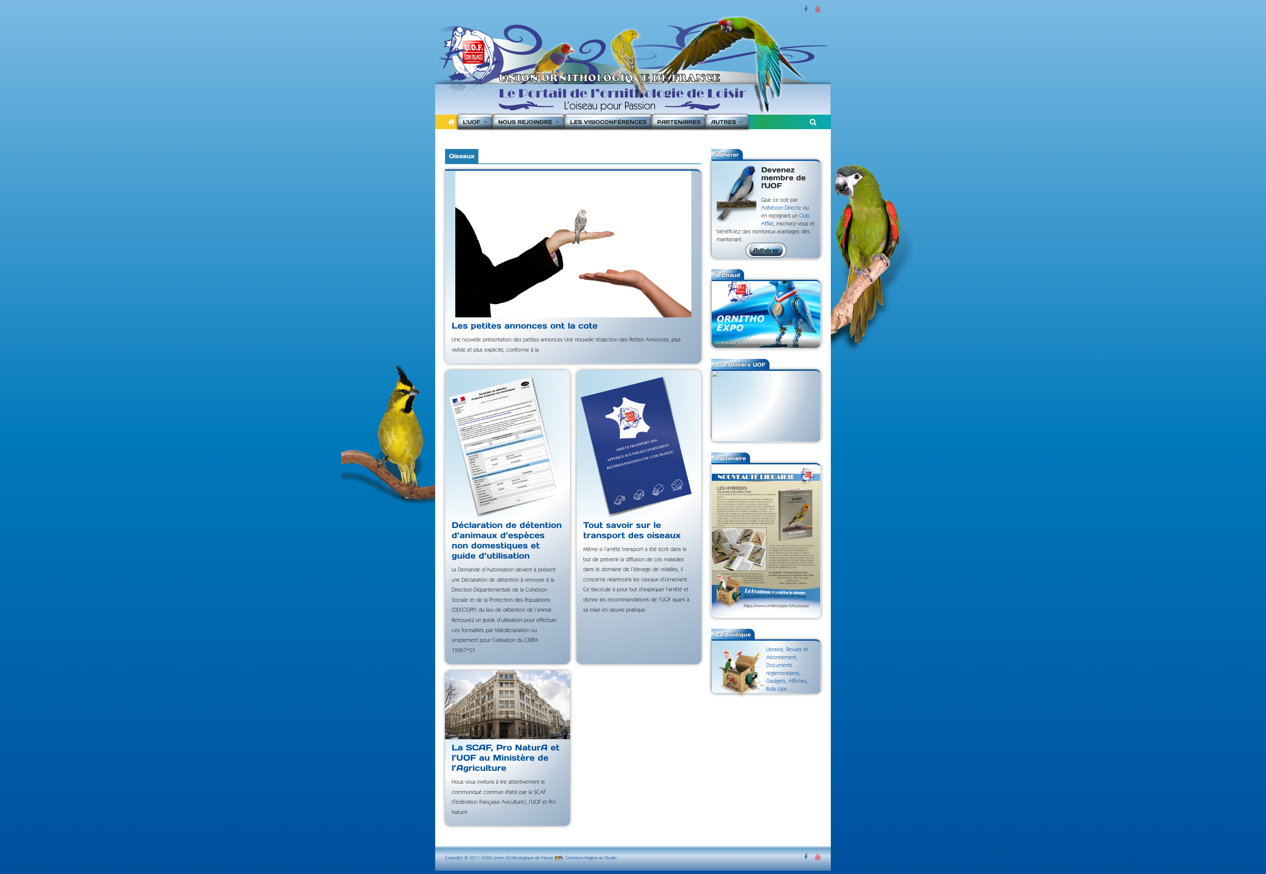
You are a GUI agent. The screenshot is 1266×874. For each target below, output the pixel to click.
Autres (723, 122)
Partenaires (679, 122)
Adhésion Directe (781, 208)
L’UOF (471, 122)
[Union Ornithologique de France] (451, 122)
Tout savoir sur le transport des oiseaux (632, 530)
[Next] (806, 313)
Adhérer (766, 250)
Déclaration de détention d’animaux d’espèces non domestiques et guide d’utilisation (507, 540)
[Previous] (725, 313)
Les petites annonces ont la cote (525, 325)
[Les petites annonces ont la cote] (573, 244)
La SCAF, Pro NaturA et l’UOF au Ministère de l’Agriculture (505, 757)
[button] (484, 122)
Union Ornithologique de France (523, 858)
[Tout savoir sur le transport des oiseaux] (639, 443)
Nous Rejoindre (525, 122)
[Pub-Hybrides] (766, 468)
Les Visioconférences (608, 122)
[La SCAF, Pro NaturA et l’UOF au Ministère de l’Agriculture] (507, 705)
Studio (611, 858)
